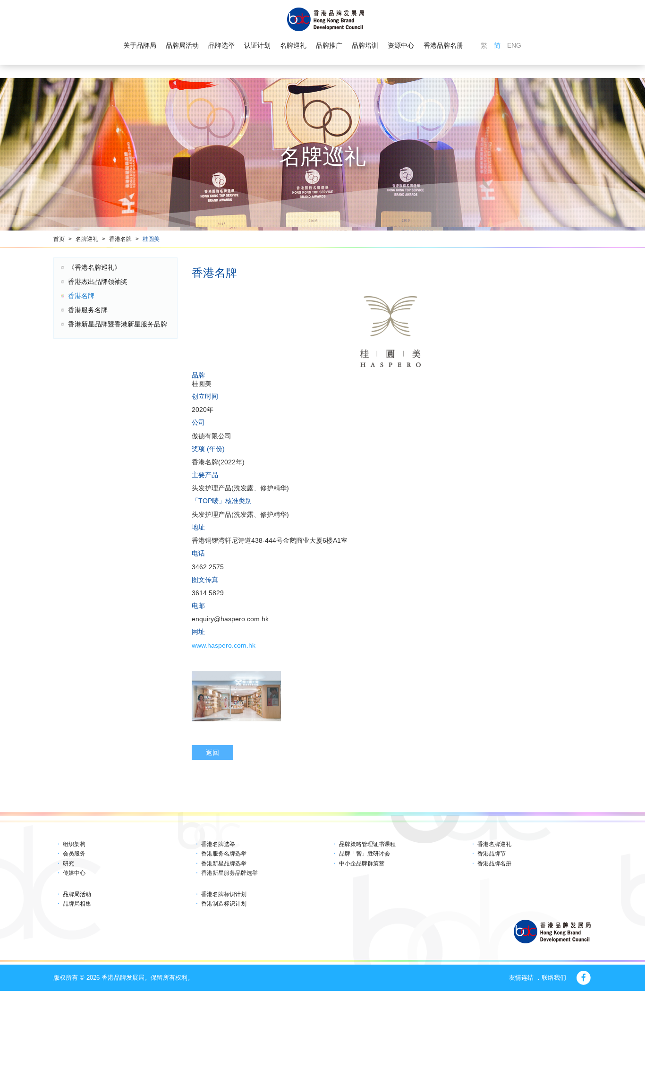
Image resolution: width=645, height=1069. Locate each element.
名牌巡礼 (293, 45)
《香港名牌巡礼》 (94, 267)
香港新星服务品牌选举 (229, 873)
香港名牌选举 (218, 844)
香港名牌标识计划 (223, 894)
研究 (68, 863)
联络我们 (554, 977)
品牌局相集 (77, 903)
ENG (514, 45)
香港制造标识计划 (223, 903)
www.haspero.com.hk (223, 645)
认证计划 (257, 45)
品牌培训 (365, 45)
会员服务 (74, 853)
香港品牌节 (491, 853)
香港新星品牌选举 (223, 863)
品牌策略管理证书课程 (367, 844)
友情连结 (521, 977)
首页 (59, 239)
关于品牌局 (139, 45)
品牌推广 (329, 45)
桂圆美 (151, 239)
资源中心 (401, 45)
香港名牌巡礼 (494, 844)
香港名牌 (120, 239)
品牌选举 (221, 45)
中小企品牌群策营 (361, 863)
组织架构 (74, 844)
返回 (212, 752)
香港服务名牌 (88, 310)
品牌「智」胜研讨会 (364, 853)
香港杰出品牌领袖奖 (97, 281)
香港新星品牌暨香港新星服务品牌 (117, 324)
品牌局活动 (182, 45)
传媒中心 (74, 873)
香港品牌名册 (443, 45)
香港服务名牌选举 (223, 853)
